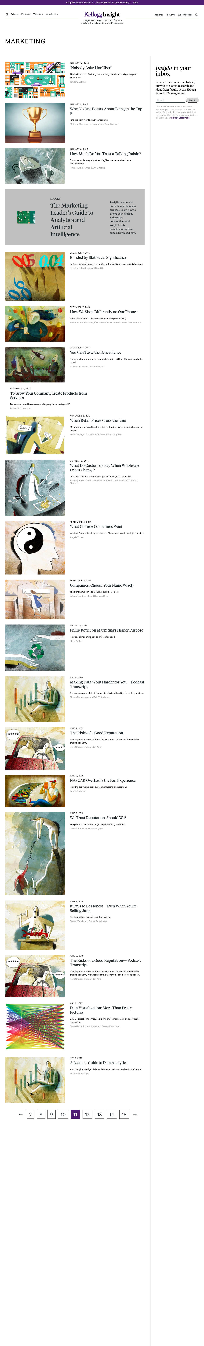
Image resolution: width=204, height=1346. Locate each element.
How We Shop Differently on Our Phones (104, 311)
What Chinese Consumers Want (96, 526)
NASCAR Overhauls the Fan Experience (103, 780)
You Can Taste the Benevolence (95, 352)
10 (63, 1114)
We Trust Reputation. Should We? (98, 817)
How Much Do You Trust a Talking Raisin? (105, 153)
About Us (170, 14)
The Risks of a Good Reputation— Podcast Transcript (105, 962)
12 (87, 1114)
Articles (14, 14)
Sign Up (192, 100)
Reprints (158, 14)
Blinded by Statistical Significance (98, 257)
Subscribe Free (185, 14)
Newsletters (52, 14)
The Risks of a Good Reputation (96, 732)
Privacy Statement (180, 117)
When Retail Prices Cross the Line (98, 420)
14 (112, 1114)
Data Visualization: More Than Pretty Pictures (101, 1010)
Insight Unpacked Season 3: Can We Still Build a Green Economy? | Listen (102, 2)
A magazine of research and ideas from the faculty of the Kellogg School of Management (102, 21)
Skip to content (8, 1)
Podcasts (25, 14)
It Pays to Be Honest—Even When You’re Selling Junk (103, 908)
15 (124, 1114)
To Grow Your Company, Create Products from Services (48, 395)
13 (100, 1114)
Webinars (38, 14)
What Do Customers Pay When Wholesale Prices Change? (104, 467)
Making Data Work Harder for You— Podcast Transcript (107, 684)
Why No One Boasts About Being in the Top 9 (106, 111)
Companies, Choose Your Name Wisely (102, 585)
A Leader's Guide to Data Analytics (98, 1062)
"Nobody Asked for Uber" (91, 67)
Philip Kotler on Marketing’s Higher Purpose (106, 630)
